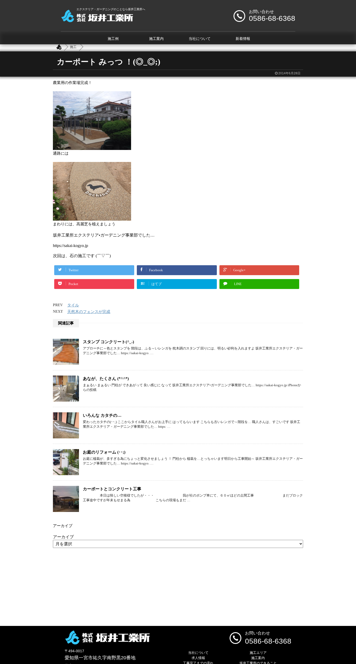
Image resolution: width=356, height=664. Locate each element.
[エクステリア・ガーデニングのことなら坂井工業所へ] (97, 20)
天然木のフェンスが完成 (88, 312)
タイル (73, 305)
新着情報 (243, 39)
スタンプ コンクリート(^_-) (108, 342)
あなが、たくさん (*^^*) (106, 378)
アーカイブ (63, 537)
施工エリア (258, 653)
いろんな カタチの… (102, 415)
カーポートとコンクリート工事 (112, 489)
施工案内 (156, 39)
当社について (200, 39)
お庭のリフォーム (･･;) (104, 452)
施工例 (113, 39)
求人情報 (198, 658)
